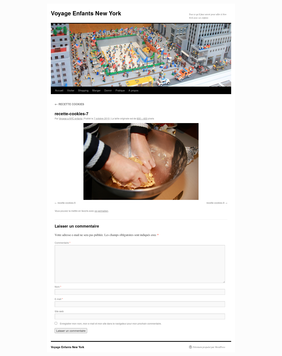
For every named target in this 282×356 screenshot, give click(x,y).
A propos (134, 90)
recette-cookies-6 (67, 202)
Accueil (59, 90)
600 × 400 (142, 118)
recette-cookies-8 (215, 202)
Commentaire (62, 242)
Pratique (120, 90)
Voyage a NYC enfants (70, 118)
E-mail (59, 299)
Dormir (108, 90)
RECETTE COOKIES (69, 104)
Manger (96, 90)
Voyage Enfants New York (86, 13)
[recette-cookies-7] (141, 161)
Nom (58, 286)
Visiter (70, 90)
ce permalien (101, 210)
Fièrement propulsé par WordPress (209, 347)
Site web (59, 311)
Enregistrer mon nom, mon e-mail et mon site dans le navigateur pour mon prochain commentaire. (111, 323)
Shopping (83, 90)
